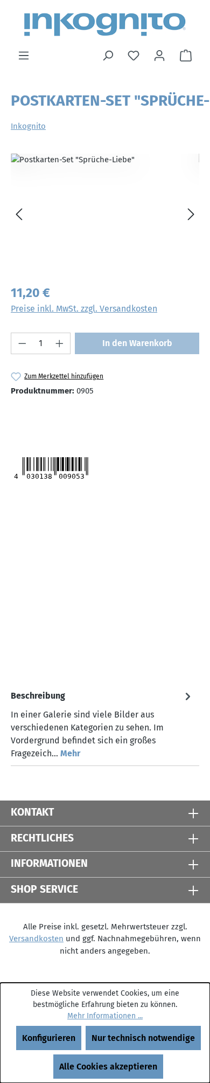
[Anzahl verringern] (22, 343)
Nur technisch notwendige (143, 1038)
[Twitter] (31, 418)
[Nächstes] (191, 214)
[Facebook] (64, 418)
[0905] (105, 214)
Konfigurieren (48, 1038)
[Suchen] (108, 55)
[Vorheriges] (19, 214)
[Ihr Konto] (159, 55)
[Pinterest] (86, 418)
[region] (105, 214)
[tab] (102, 724)
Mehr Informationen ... (105, 1015)
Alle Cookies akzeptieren (108, 1066)
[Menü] (24, 55)
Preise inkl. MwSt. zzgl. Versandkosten (84, 308)
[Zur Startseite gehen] (105, 24)
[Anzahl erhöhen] (59, 343)
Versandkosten (36, 938)
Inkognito (28, 126)
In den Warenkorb (137, 343)
